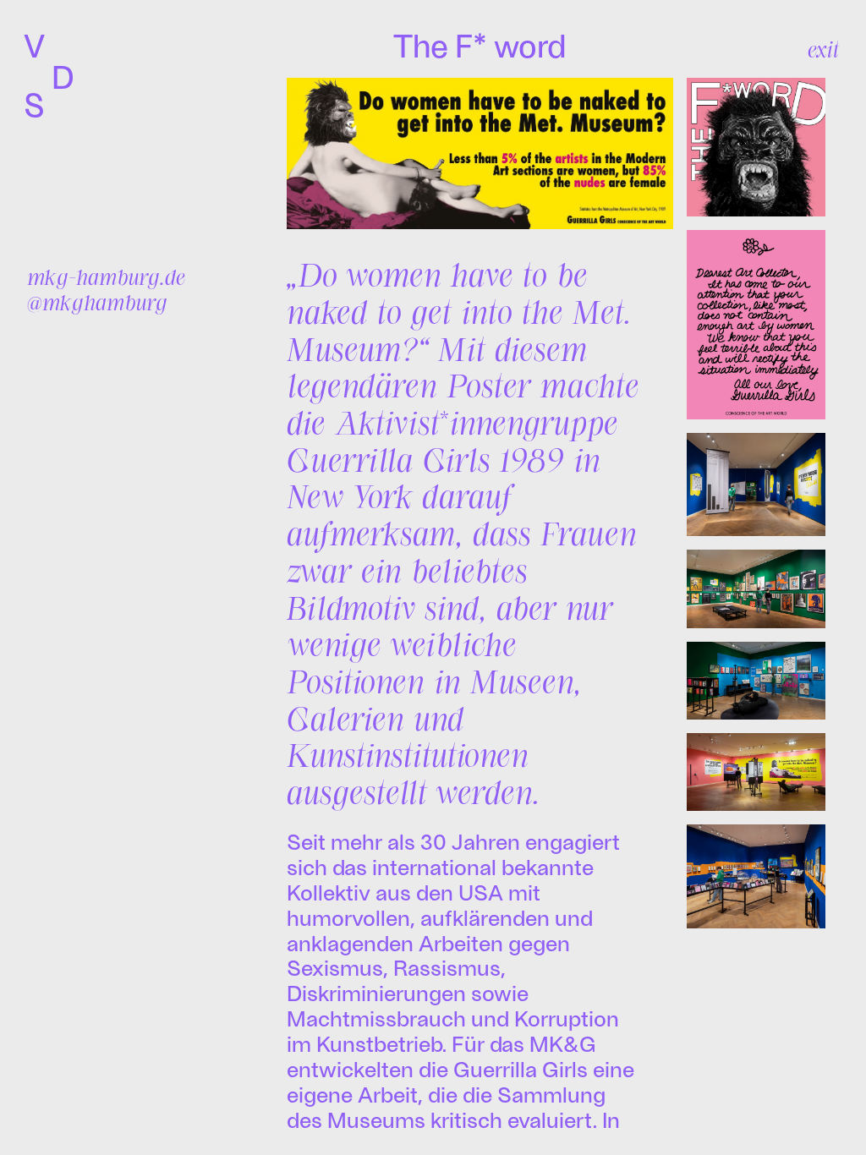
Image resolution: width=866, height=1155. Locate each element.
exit (823, 49)
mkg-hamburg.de (106, 276)
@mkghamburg (97, 302)
